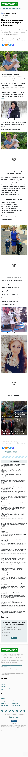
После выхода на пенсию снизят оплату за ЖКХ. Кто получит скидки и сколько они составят (13, 559)
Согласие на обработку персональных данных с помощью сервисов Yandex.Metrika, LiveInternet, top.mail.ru (13, 669)
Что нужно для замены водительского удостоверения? (11, 540)
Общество (4, 17)
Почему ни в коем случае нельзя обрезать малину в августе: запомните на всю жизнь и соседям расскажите (14, 497)
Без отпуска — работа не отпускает (12, 629)
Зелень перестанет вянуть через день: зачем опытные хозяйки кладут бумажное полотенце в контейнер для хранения (13, 596)
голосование (8, 451)
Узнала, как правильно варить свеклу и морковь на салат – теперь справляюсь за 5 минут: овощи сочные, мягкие (13, 564)
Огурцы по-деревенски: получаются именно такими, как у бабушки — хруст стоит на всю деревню (12, 514)
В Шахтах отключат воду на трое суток (11, 592)
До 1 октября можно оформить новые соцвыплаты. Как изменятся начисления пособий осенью (14, 530)
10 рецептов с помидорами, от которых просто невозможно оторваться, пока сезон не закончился (13, 470)
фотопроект (14, 453)
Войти (2, 689)
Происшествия (5, 703)
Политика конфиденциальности (9, 688)
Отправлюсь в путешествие (10, 630)
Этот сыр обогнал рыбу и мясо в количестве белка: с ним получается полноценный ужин (12, 582)
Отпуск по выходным (9, 626)
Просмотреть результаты (14, 639)
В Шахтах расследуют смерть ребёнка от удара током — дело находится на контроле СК (13, 612)
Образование (15, 700)
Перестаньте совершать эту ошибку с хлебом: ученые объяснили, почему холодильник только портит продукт (13, 606)
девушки (15, 451)
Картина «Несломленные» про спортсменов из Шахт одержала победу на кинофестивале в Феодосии (13, 587)
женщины (9, 452)
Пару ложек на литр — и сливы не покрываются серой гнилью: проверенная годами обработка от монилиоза (14, 503)
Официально (15, 703)
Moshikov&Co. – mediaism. (17, 714)
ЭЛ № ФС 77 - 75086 (16, 657)
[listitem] (3, 45)
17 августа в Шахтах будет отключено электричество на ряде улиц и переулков (11, 602)
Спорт (13, 698)
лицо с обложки (6, 453)
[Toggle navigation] (22, 4)
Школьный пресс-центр (18, 701)
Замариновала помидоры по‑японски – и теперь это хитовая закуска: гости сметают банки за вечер (13, 481)
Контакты (3, 683)
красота (15, 452)
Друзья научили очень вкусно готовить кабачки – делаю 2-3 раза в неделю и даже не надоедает (14, 554)
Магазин (3, 684)
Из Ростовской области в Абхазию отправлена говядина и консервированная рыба (13, 492)
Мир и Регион (4, 701)
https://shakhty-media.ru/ (17, 654)
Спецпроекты (4, 705)
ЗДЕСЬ (3, 98)
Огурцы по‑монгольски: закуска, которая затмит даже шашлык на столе (13, 535)
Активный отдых (8, 633)
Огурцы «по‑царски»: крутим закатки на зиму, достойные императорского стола (13, 465)
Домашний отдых (8, 632)
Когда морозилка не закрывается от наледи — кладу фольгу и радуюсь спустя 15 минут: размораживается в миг (13, 487)
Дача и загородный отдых (10, 627)
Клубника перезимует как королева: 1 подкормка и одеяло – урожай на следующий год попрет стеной (14, 524)
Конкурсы (3, 686)
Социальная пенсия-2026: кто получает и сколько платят (12, 519)
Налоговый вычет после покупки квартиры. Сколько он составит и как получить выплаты (13, 569)
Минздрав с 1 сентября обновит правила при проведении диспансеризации (12, 573)
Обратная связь (16, 705)
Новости (3, 698)
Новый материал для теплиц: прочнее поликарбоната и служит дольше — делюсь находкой (12, 476)
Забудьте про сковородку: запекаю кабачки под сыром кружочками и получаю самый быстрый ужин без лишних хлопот (13, 508)
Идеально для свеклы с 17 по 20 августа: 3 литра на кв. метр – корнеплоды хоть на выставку (13, 550)
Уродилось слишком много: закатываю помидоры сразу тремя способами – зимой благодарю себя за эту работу (14, 544)
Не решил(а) (6, 635)
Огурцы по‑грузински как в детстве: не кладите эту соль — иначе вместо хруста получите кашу (13, 578)
